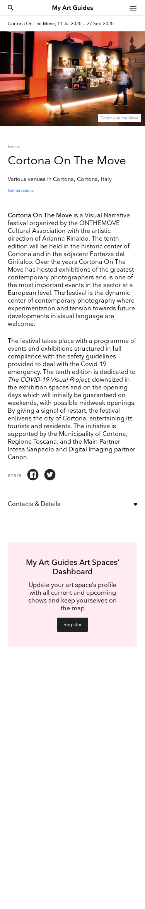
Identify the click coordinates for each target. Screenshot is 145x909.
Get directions (21, 190)
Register (72, 625)
